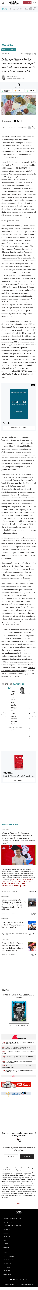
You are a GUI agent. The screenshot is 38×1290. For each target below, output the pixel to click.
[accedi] (34, 3)
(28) (35, 891)
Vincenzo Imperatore (15, 727)
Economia (7, 45)
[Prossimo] (34, 714)
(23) (35, 914)
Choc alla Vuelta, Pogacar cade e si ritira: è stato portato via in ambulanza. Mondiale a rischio (12, 947)
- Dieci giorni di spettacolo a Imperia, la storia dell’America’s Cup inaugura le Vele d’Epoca (16, 1047)
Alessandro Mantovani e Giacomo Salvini (14, 934)
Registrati (27, 1156)
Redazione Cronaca (9, 891)
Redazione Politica (8, 914)
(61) (35, 934)
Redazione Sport (8, 955)
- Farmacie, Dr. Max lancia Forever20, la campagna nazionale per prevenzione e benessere (17, 1057)
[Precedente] (3, 714)
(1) (13, 730)
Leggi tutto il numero (19, 1026)
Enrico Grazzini (12, 76)
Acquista (19, 780)
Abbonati (27, 3)
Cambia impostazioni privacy (12, 1226)
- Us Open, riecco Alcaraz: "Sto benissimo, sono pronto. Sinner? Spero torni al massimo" (18, 1043)
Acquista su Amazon (19, 428)
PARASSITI (8, 772)
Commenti (7, 121)
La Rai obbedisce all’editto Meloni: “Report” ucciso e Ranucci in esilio (12, 925)
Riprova (19, 1203)
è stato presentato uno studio (19, 148)
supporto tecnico (28, 1195)
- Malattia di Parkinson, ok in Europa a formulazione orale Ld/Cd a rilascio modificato (17, 1071)
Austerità (6, 423)
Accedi (11, 1156)
